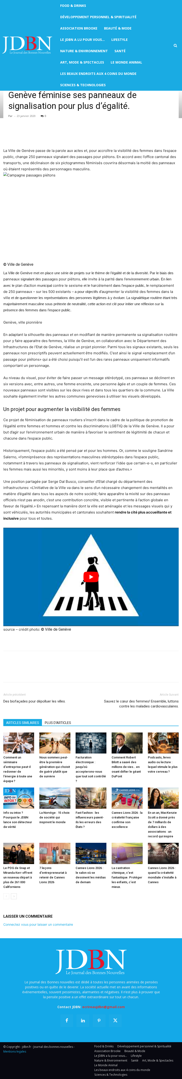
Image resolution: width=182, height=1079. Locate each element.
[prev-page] (6, 896)
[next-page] (14, 896)
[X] (19, 134)
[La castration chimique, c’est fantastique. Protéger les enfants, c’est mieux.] (127, 853)
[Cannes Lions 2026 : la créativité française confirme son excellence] (127, 798)
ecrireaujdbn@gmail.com (103, 1007)
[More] (63, 134)
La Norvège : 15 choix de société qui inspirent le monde (54, 817)
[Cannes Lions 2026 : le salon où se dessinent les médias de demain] (91, 853)
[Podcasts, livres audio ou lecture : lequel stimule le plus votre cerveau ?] (163, 743)
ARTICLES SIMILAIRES (22, 723)
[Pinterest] (30, 134)
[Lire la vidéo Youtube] (91, 577)
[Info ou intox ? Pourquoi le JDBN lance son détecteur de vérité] (18, 798)
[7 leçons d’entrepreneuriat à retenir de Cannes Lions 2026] (54, 853)
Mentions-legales (14, 1051)
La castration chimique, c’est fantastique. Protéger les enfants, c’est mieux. (127, 877)
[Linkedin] (51, 134)
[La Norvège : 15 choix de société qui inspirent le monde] (54, 798)
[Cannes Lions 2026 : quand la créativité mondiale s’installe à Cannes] (163, 853)
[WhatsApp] (41, 134)
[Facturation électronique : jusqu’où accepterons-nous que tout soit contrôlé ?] (91, 743)
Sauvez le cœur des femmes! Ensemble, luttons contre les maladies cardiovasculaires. (141, 703)
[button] (175, 45)
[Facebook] (8, 134)
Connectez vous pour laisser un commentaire (38, 924)
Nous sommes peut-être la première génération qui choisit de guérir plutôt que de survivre (54, 767)
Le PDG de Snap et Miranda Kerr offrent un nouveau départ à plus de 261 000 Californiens (17, 877)
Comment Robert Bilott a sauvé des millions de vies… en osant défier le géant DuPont (126, 767)
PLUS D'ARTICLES (58, 723)
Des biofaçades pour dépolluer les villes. (34, 701)
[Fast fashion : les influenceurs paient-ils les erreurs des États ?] (91, 798)
